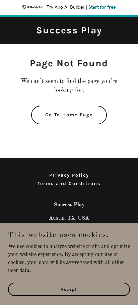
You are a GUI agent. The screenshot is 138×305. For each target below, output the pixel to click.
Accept (69, 289)
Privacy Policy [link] (69, 175)
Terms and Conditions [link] (69, 183)
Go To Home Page (69, 115)
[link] (69, 32)
